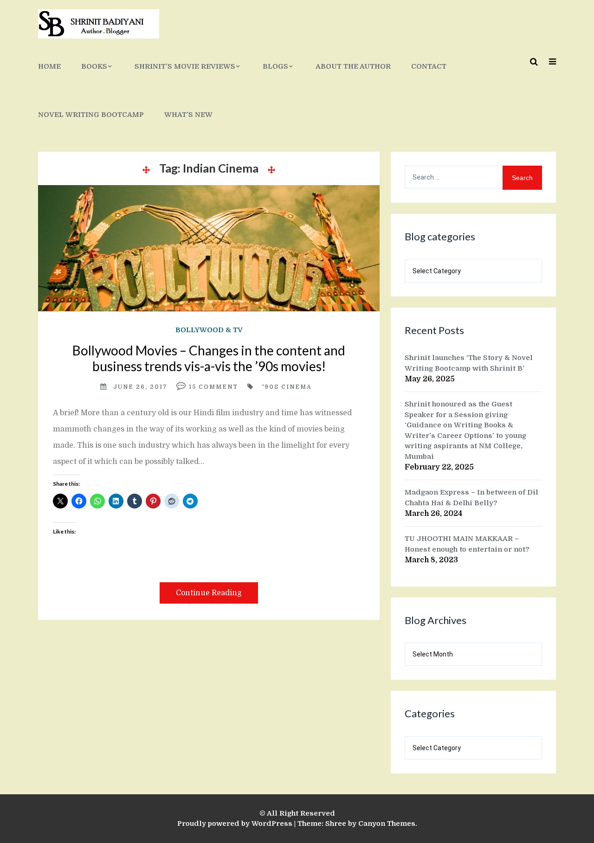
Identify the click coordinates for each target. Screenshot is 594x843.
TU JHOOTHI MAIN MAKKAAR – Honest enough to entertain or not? (467, 543)
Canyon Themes (386, 823)
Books (94, 66)
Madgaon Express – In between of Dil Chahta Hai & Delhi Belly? (471, 497)
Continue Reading (209, 593)
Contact (428, 66)
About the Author (353, 66)
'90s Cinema (287, 387)
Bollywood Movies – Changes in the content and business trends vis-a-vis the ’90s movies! (208, 358)
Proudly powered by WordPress (234, 823)
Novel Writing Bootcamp (91, 114)
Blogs (275, 66)
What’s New (188, 114)
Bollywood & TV (209, 330)
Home (49, 66)
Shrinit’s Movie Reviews (185, 66)
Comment (218, 387)
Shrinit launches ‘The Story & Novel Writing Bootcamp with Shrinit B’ (469, 363)
